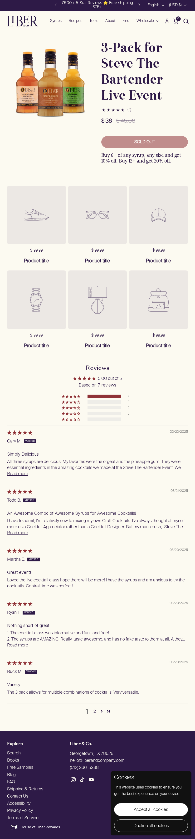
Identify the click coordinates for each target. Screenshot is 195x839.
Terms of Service (23, 818)
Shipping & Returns (25, 789)
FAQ (11, 782)
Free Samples (20, 767)
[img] (19, 433)
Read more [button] (17, 474)
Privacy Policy (20, 810)
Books (13, 760)
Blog (11, 775)
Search (14, 753)
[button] (186, 21)
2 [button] (94, 711)
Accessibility (18, 803)
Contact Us (17, 796)
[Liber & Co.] (22, 21)
